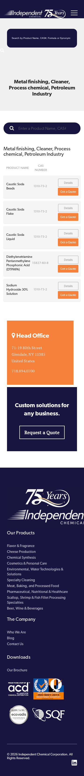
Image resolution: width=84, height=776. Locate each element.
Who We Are (16, 632)
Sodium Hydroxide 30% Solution (17, 289)
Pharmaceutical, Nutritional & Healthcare (37, 592)
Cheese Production (21, 552)
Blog (10, 638)
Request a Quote (42, 432)
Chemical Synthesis (21, 557)
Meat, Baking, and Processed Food (33, 586)
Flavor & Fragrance (21, 546)
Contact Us (15, 644)
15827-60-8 (40, 263)
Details (68, 183)
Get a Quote (68, 191)
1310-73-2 (40, 186)
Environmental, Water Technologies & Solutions (35, 571)
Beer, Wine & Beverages (25, 608)
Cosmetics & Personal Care (27, 563)
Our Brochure (17, 670)
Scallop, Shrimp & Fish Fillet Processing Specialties (36, 600)
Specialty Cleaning (21, 580)
